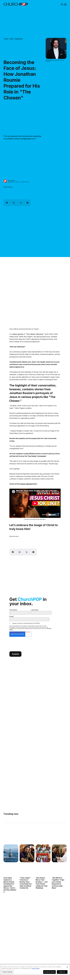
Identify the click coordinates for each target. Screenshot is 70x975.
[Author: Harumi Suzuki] (38, 859)
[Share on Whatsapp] (13, 202)
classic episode (17, 334)
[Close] (67, 967)
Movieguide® (49, 60)
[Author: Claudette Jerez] (6, 859)
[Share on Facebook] (7, 202)
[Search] (62, 4)
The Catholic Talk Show (34, 334)
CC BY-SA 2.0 (55, 60)
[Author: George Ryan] (5, 181)
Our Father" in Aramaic (37, 456)
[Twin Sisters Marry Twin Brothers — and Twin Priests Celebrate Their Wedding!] (43, 853)
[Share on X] (20, 202)
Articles (6, 38)
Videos (11, 38)
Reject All (62, 972)
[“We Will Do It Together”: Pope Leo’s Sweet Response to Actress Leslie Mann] (59, 853)
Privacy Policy (36, 968)
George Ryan (11, 180)
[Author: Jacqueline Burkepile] (22, 859)
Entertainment (18, 38)
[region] (35, 969)
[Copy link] (27, 202)
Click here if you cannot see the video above (34, 519)
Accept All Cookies (49, 972)
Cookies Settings (7, 972)
